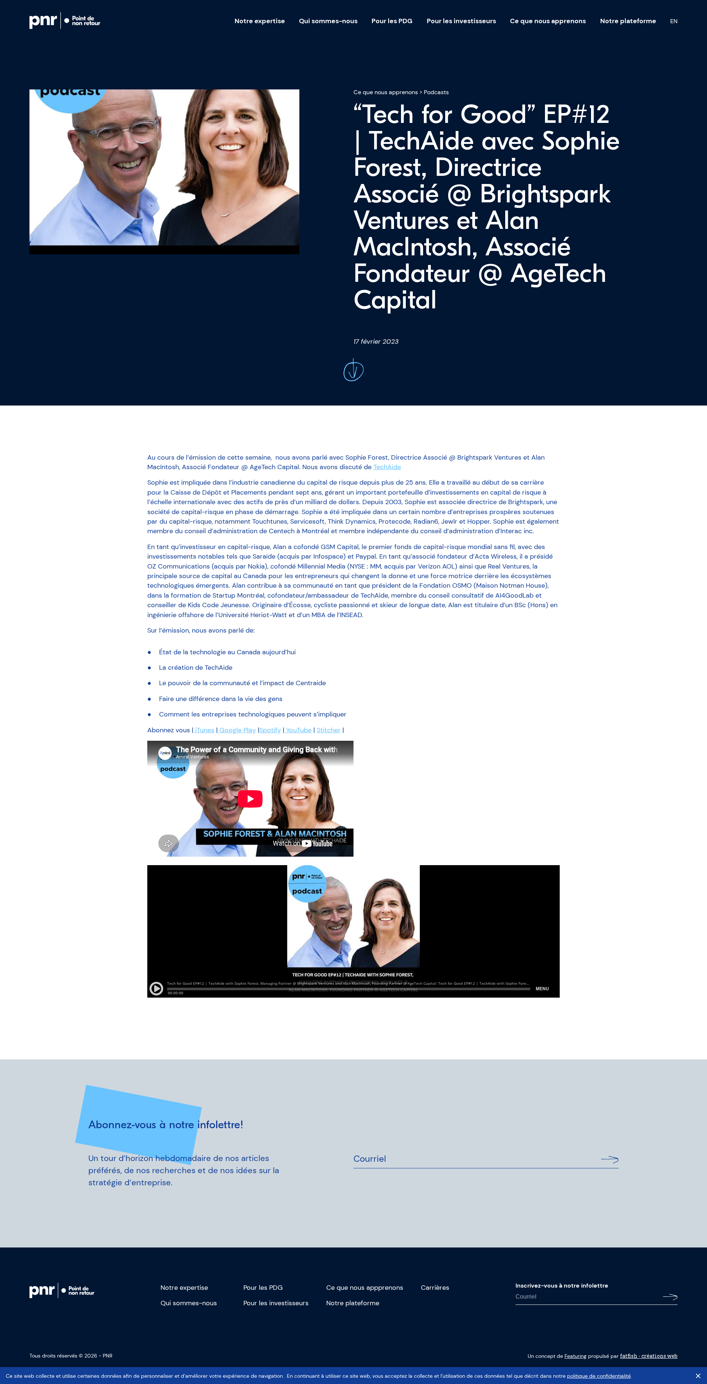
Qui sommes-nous (328, 21)
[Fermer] (698, 1376)
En (674, 21)
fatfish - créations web (649, 1355)
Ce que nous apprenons (548, 21)
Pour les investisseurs (461, 21)
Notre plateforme (628, 21)
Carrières (435, 1288)
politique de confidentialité (599, 1376)
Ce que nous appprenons (364, 1288)
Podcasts (436, 92)
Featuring (575, 1356)
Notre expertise (260, 21)
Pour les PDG (392, 21)
